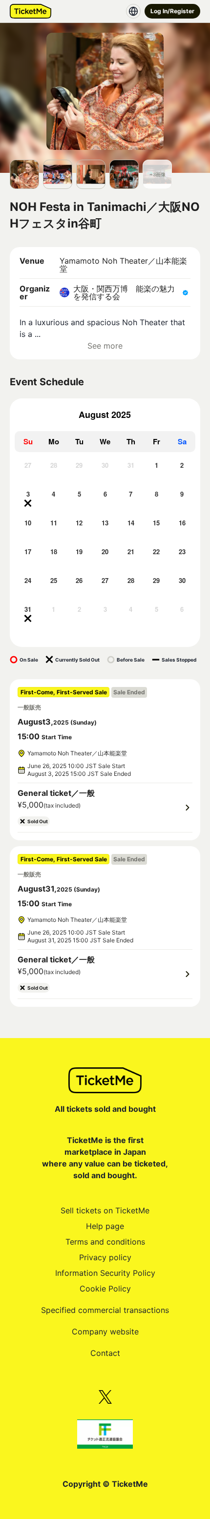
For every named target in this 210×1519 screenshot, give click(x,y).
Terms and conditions (105, 1242)
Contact (105, 1353)
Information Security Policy (105, 1273)
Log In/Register (172, 11)
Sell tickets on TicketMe (105, 1210)
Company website (105, 1331)
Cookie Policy (105, 1288)
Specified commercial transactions (105, 1310)
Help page (105, 1226)
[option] (28, 473)
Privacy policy (105, 1257)
